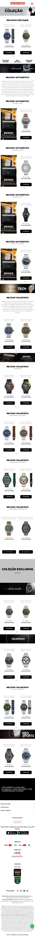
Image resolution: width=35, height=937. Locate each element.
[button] (25, 234)
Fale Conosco (17, 822)
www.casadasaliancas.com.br (24, 907)
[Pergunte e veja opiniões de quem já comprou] (9, 49)
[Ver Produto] (9, 52)
